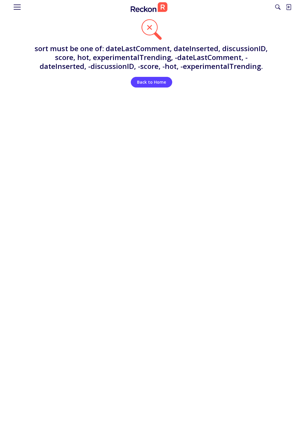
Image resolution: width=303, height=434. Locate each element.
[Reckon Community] (149, 7)
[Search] (278, 7)
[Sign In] (288, 7)
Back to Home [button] (151, 82)
